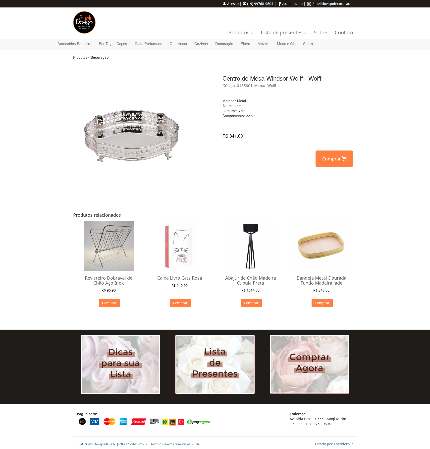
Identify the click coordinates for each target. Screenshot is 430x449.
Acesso (233, 3)
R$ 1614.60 (250, 290)
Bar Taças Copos (113, 43)
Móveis (263, 43)
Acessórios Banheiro (74, 43)
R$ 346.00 (321, 290)
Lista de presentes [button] (282, 32)
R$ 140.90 (179, 285)
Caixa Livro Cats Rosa (179, 278)
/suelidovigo (292, 3)
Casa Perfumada (148, 43)
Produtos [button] (239, 32)
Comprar (332, 159)
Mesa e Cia (286, 43)
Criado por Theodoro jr (334, 444)
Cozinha (201, 43)
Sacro (308, 43)
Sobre (320, 32)
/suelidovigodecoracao (331, 3)
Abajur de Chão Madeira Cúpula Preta (250, 280)
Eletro (245, 43)
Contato (344, 32)
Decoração (224, 43)
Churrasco (178, 43)
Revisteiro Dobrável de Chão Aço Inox (108, 280)
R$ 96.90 (109, 290)
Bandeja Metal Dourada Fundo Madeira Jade (321, 280)
